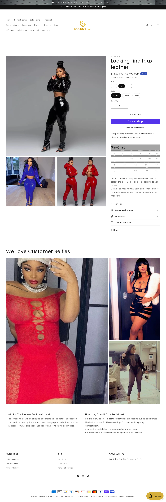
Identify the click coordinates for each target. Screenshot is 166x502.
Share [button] (116, 230)
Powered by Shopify (55, 496)
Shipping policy (111, 496)
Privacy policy (83, 496)
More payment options (135, 127)
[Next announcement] (159, 7)
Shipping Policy (13, 459)
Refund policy (70, 496)
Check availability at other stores (126, 137)
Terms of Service (65, 468)
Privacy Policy (12, 468)
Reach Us (62, 459)
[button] (35, 19)
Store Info (62, 463)
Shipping (114, 77)
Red (138, 96)
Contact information (127, 496)
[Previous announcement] (7, 7)
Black (116, 95)
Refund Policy (12, 463)
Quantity (114, 101)
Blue (128, 96)
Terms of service (96, 496)
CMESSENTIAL (43, 496)
